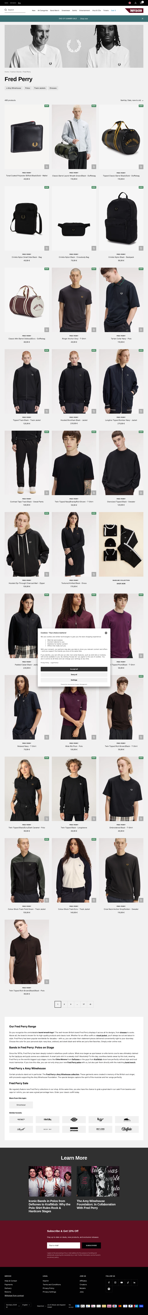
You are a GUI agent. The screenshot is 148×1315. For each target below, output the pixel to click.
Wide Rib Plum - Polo (74, 746)
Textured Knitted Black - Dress (74, 583)
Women (13, 3)
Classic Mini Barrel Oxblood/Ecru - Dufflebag (27, 339)
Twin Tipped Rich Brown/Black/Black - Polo (27, 991)
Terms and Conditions (52, 1284)
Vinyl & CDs (96, 10)
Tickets (106, 10)
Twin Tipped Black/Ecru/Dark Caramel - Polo (27, 828)
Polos (27, 88)
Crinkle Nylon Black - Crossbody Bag (74, 257)
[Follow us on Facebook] (109, 1282)
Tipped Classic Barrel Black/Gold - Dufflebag (121, 176)
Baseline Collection (121, 580)
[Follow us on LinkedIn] (134, 1282)
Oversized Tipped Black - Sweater (121, 502)
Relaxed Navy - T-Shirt (26, 746)
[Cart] (141, 3)
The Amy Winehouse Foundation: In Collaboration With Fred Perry (96, 1204)
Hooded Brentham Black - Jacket (74, 420)
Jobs (82, 1292)
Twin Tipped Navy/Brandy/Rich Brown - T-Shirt (74, 502)
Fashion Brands (16, 72)
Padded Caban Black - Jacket (27, 665)
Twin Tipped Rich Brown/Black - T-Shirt (121, 746)
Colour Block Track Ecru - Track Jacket (74, 909)
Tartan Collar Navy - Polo (121, 339)
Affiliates (83, 1281)
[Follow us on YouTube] (122, 1282)
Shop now (84, 19)
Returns (8, 1292)
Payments (9, 1284)
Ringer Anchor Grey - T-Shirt (74, 339)
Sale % (113, 10)
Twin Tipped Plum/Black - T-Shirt (121, 665)
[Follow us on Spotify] (109, 1289)
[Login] (135, 3)
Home (7, 72)
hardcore (18, 1056)
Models (83, 1288)
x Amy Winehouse (13, 88)
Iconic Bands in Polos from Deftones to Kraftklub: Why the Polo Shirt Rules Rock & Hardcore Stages (49, 1206)
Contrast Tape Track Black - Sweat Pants (26, 502)
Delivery (8, 1288)
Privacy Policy (48, 1288)
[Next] (90, 1004)
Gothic (74, 10)
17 (84, 1004)
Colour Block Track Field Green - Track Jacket (27, 909)
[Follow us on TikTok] (128, 1282)
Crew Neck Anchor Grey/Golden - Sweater (121, 909)
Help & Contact (11, 1281)
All (19, 3)
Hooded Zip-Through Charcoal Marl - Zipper (27, 583)
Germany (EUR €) (11, 1306)
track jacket (102, 1035)
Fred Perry (26, 173)
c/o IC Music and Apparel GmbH (56, 1306)
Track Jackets (39, 88)
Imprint (46, 1281)
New (33, 10)
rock (39, 1059)
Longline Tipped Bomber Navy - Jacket (121, 420)
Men (6, 3)
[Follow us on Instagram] (115, 1282)
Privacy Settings (49, 1292)
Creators (83, 1284)
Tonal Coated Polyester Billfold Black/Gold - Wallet (26, 176)
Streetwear (66, 10)
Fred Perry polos (74, 1062)
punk (28, 1056)
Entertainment (84, 10)
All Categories (43, 10)
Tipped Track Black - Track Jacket (27, 420)
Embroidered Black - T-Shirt (121, 828)
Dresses (53, 88)
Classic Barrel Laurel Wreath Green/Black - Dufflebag (74, 176)
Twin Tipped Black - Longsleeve (74, 828)
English (25, 1305)
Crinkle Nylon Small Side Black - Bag (27, 257)
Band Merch (54, 10)
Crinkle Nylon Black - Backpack (121, 257)
